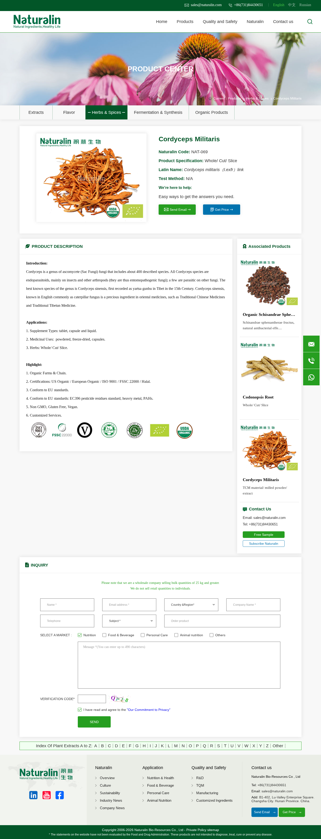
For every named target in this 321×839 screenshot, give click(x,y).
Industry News (111, 800)
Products (185, 21)
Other (278, 746)
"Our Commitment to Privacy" (148, 710)
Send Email (178, 209)
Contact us (283, 21)
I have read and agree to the (126, 710)
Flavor (69, 112)
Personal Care (157, 635)
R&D (200, 778)
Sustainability (110, 793)
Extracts (36, 112)
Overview (107, 778)
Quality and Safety (220, 21)
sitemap (213, 830)
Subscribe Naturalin (263, 543)
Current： (220, 98)
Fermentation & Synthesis (158, 112)
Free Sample (263, 534)
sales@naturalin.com (206, 5)
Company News (112, 808)
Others (220, 635)
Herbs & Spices (106, 112)
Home (161, 21)
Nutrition (89, 635)
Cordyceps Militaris (287, 98)
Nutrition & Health (160, 778)
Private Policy (196, 830)
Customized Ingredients (214, 800)
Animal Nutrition (159, 800)
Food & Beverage (121, 635)
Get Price (222, 209)
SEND (94, 722)
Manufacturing (207, 793)
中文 (292, 5)
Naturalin (255, 21)
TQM (200, 785)
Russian (305, 5)
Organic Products (211, 112)
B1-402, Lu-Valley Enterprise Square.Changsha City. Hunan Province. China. (282, 799)
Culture (105, 785)
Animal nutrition (191, 635)
